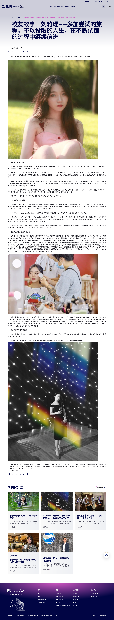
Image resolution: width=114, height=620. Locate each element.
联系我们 (75, 605)
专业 (39, 593)
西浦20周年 (76, 596)
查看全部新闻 (100, 487)
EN (100, 6)
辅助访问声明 (103, 615)
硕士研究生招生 (60, 596)
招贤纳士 (75, 599)
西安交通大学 (94, 593)
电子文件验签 (41, 602)
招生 (54, 6)
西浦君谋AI (87, 2)
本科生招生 (58, 593)
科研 (58, 6)
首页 (13, 17)
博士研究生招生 (60, 599)
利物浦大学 (94, 596)
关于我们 (73, 6)
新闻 (19, 17)
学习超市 (95, 2)
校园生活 (67, 6)
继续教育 (58, 602)
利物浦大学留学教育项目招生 (63, 605)
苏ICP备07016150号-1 (38, 615)
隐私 (94, 615)
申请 (110, 6)
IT (104, 2)
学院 (62, 6)
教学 (51, 6)
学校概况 (75, 593)
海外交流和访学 (42, 599)
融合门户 (109, 2)
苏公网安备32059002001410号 (50, 615)
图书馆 (100, 2)
